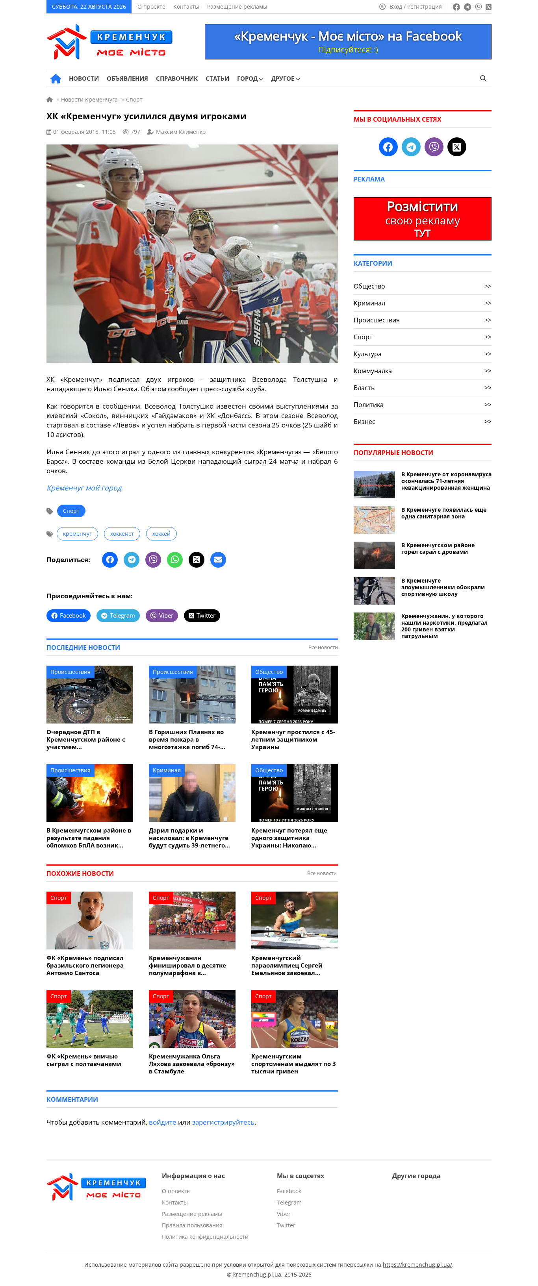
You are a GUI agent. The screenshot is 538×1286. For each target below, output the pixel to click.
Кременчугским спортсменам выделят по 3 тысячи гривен (293, 1064)
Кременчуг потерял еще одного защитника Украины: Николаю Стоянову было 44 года (289, 838)
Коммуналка (423, 370)
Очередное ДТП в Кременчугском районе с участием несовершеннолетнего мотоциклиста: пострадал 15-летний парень (87, 739)
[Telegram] (131, 560)
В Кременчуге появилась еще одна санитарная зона (443, 513)
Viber (284, 1214)
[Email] (218, 560)
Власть (423, 387)
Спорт (71, 510)
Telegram (289, 1202)
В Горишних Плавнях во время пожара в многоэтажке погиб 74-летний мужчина (186, 739)
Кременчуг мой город (83, 487)
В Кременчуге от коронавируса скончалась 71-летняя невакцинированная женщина (446, 481)
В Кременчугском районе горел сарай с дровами (438, 548)
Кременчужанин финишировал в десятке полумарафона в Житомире (187, 965)
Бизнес (423, 421)
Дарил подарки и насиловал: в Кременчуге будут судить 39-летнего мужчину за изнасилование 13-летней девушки (190, 838)
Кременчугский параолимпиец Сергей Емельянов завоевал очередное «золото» (287, 965)
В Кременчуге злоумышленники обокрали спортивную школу (443, 587)
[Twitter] (196, 560)
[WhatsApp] (175, 560)
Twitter (286, 1225)
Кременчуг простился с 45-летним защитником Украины (293, 739)
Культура (423, 354)
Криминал (167, 770)
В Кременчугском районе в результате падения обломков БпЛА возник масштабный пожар (88, 838)
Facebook (289, 1191)
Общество (269, 671)
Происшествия (70, 671)
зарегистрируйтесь (223, 1122)
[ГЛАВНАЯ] (55, 78)
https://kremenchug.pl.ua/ (417, 1264)
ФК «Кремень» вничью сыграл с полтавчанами (83, 1060)
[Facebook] (110, 560)
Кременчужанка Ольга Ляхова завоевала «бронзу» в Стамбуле (192, 1064)
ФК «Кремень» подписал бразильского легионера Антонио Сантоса (85, 965)
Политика (423, 404)
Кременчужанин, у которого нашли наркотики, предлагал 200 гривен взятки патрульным (444, 625)
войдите (162, 1122)
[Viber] (153, 560)
